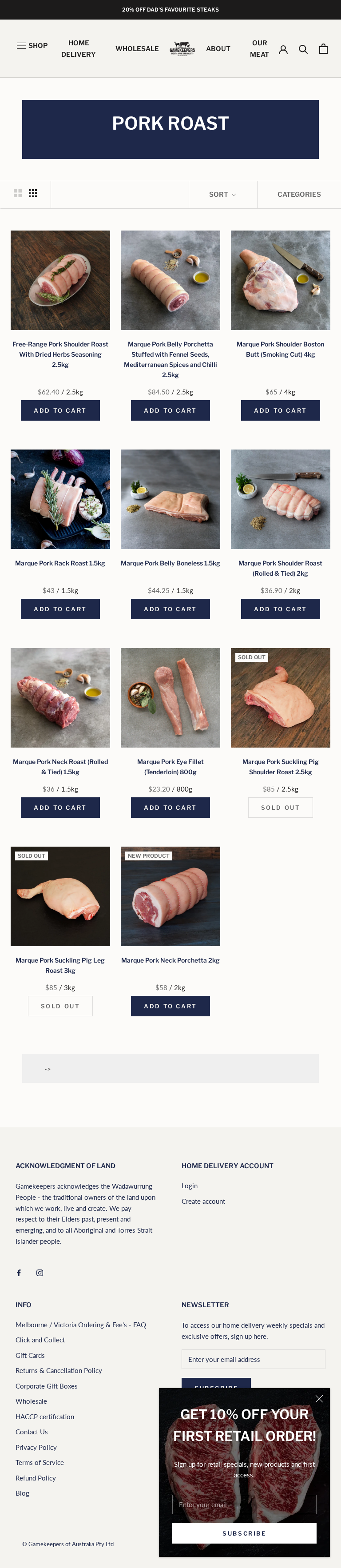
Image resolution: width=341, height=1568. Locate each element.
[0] (323, 49)
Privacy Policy (36, 1447)
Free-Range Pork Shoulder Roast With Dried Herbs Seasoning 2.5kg (60, 354)
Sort (219, 195)
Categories (299, 195)
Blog (22, 1493)
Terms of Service (40, 1462)
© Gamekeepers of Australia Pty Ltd (68, 1544)
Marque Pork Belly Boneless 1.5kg (170, 563)
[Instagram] (39, 1271)
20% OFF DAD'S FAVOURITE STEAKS (170, 9)
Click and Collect (40, 1340)
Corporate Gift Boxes (47, 1386)
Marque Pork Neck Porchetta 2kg (170, 960)
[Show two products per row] (18, 193)
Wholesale (31, 1401)
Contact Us (32, 1432)
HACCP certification (45, 1417)
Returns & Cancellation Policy (59, 1370)
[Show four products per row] (33, 193)
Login (190, 1186)
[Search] (303, 48)
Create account (203, 1201)
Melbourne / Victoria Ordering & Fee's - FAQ (81, 1325)
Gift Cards (30, 1355)
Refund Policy (36, 1478)
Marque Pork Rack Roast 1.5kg (60, 563)
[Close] (319, 1399)
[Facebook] (19, 1271)
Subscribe (244, 1533)
